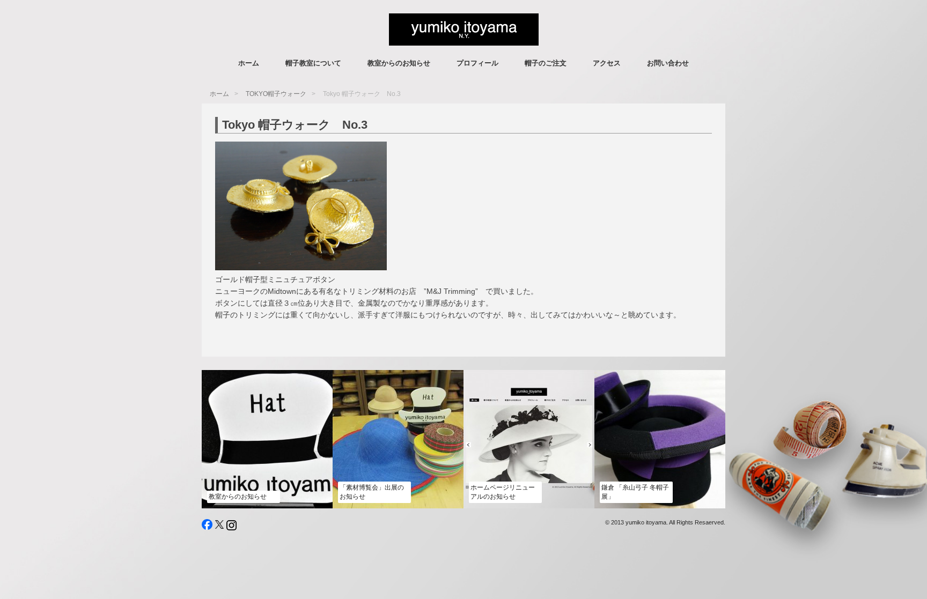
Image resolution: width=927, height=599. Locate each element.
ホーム (248, 63)
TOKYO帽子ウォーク (276, 94)
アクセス (607, 63)
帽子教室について (313, 63)
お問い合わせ (668, 63)
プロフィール (477, 63)
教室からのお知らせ (398, 63)
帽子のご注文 (545, 63)
